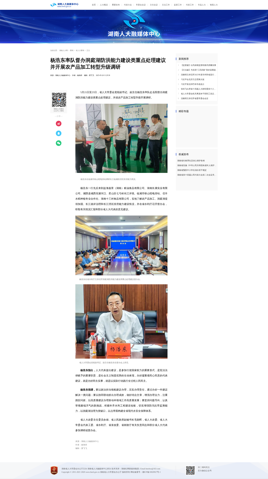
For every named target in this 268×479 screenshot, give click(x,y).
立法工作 (166, 5)
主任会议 (154, 5)
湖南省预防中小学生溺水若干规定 (192, 170)
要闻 (71, 50)
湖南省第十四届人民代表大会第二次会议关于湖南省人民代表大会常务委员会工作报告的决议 (197, 175)
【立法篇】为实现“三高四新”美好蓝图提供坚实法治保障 (198, 70)
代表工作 (190, 5)
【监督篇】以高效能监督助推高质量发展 (197, 65)
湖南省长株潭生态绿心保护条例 (191, 161)
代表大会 (128, 5)
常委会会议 (141, 5)
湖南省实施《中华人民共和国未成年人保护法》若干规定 (197, 165)
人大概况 (104, 5)
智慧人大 (214, 5)
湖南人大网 (63, 50)
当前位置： (54, 50)
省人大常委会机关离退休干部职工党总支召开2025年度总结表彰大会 (198, 94)
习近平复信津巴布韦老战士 (191, 84)
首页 (94, 5)
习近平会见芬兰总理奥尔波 (191, 79)
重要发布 (116, 5)
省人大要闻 (80, 50)
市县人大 (202, 5)
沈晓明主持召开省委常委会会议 (193, 98)
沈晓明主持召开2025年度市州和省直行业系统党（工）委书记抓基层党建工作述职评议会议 (198, 75)
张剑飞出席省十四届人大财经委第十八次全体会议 (198, 89)
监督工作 (178, 5)
